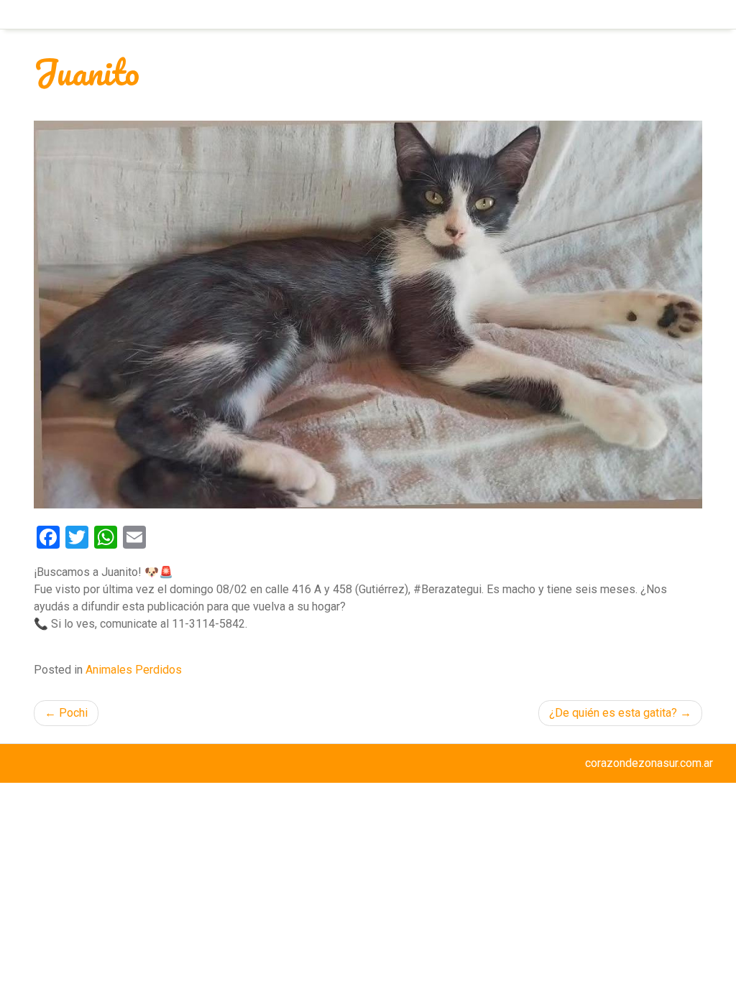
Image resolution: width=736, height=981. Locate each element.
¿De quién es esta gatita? (613, 713)
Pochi (73, 713)
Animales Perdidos (134, 670)
